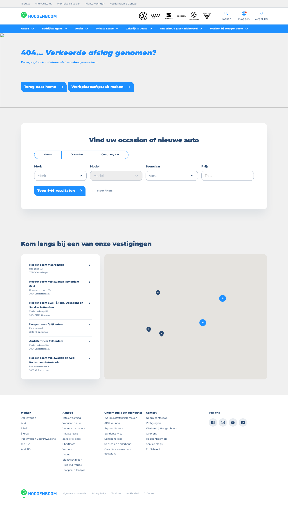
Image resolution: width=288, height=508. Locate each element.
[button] (203, 322)
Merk (38, 166)
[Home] (38, 16)
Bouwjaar (153, 166)
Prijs (204, 166)
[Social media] (213, 422)
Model (94, 166)
